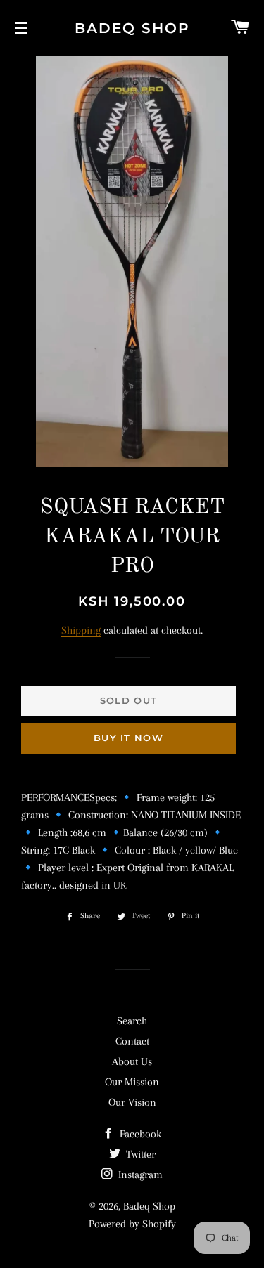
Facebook (139, 1134)
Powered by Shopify (132, 1223)
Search (132, 1020)
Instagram (139, 1174)
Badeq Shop (132, 28)
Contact (132, 1041)
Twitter (139, 1154)
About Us (132, 1061)
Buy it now (128, 737)
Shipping (81, 630)
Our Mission (132, 1082)
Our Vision (132, 1102)
